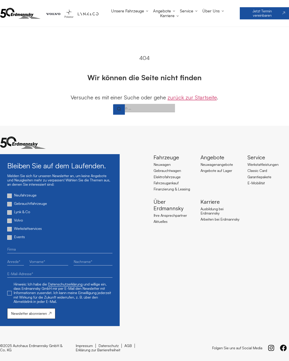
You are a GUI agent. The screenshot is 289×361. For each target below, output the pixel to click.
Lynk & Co (22, 212)
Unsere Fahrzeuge (127, 11)
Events (19, 237)
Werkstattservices (28, 228)
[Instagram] (271, 348)
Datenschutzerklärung (65, 284)
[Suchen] (119, 109)
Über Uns (211, 11)
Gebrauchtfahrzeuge (30, 203)
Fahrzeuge (166, 157)
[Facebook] (283, 348)
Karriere (167, 15)
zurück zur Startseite (192, 97)
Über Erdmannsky (168, 205)
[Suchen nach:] (144, 108)
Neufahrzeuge (25, 195)
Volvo (18, 220)
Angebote (162, 11)
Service (186, 11)
